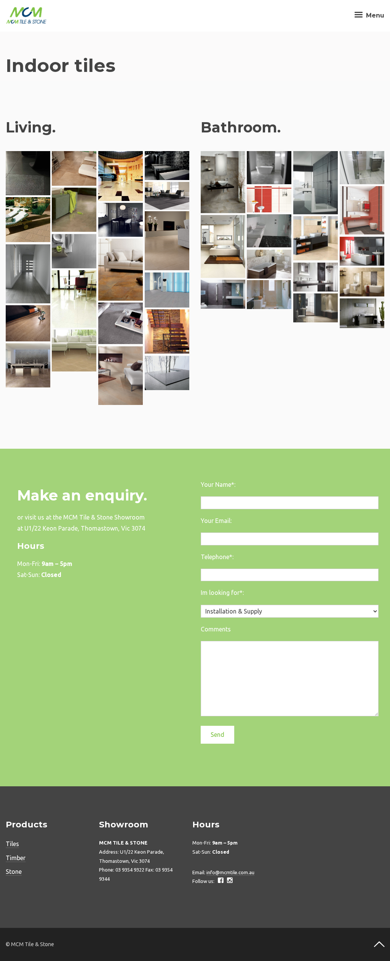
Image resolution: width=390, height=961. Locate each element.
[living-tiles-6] (28, 323)
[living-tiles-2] (28, 365)
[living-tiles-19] (120, 176)
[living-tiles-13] (167, 241)
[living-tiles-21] (28, 173)
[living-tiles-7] (120, 323)
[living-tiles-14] (120, 220)
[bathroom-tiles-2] (315, 307)
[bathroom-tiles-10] (223, 246)
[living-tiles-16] (74, 210)
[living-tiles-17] (167, 196)
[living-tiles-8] (167, 290)
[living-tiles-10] (28, 274)
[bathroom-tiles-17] (223, 182)
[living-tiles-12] (74, 251)
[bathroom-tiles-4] (223, 294)
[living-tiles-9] (74, 299)
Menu (374, 15)
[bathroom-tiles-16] (269, 168)
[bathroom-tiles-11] (269, 231)
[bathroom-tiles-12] (362, 210)
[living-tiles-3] (120, 375)
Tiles (12, 843)
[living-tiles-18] (167, 165)
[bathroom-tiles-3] (269, 294)
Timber (16, 857)
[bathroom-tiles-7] (269, 264)
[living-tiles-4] (74, 350)
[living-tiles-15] (28, 219)
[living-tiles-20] (74, 168)
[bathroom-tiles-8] (362, 251)
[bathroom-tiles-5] (315, 277)
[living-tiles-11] (120, 270)
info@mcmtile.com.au (230, 872)
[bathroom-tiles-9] (315, 238)
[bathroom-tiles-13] (269, 199)
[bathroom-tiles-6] (362, 282)
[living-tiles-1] (167, 373)
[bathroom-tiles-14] (362, 168)
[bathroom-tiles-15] (315, 183)
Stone (14, 871)
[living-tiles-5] (167, 331)
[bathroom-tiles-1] (362, 313)
